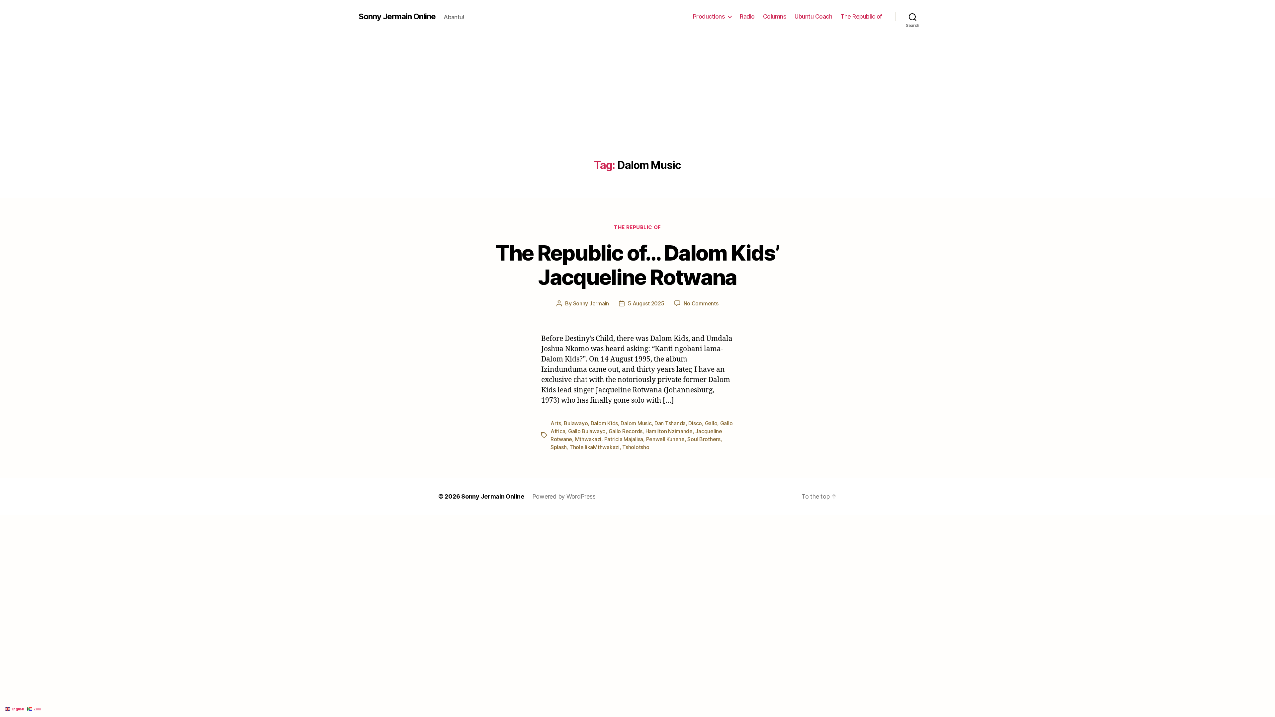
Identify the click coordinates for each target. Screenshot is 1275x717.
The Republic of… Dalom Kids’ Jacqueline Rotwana (637, 265)
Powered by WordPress (564, 496)
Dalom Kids (604, 423)
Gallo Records (626, 431)
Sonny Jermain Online (397, 17)
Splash (558, 447)
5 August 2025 (646, 303)
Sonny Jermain (591, 303)
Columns (775, 16)
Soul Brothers (704, 439)
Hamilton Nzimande (669, 431)
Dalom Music (636, 423)
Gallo (711, 423)
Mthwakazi (588, 439)
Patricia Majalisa (623, 439)
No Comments (701, 303)
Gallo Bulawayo (587, 431)
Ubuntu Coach (813, 16)
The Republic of (861, 16)
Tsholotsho (635, 447)
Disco (695, 423)
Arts (556, 423)
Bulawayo (576, 423)
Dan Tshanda (670, 423)
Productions (709, 16)
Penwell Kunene (665, 439)
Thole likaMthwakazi (594, 447)
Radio (747, 16)
